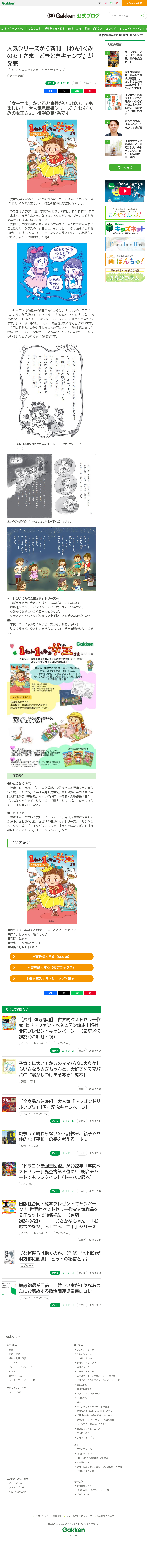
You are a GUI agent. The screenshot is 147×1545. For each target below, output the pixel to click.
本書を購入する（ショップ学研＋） (51, 978)
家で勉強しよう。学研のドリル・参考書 (96, 1376)
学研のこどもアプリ (86, 1363)
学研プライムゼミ (85, 1437)
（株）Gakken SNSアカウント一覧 (93, 1490)
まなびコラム (15, 1376)
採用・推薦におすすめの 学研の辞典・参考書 (99, 1467)
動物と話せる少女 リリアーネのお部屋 (95, 1420)
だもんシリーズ (84, 1354)
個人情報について (105, 1516)
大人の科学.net (16, 1487)
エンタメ (111, 28)
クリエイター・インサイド (22, 1380)
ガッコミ (81, 1402)
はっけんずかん (84, 1358)
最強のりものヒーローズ (88, 1429)
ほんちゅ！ (14, 1371)
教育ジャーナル (84, 1454)
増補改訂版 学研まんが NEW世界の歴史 (95, 1411)
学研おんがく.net (17, 1492)
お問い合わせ (41, 1516)
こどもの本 (34, 28)
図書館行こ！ (83, 1462)
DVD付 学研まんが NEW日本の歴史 (93, 1407)
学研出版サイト (84, 1485)
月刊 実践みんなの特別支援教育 (92, 1458)
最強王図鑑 (82, 1385)
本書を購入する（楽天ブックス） (51, 967)
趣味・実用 (74, 28)
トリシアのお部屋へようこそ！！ (93, 1424)
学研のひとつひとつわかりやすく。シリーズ (98, 1380)
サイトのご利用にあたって (79, 1516)
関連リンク (13, 1336)
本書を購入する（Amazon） (51, 956)
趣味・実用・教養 (17, 1358)
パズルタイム (15, 1483)
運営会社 (57, 1516)
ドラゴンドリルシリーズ (88, 1393)
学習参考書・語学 (55, 28)
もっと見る (125, 167)
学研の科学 (82, 1398)
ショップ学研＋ (16, 1392)
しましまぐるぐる (85, 1349)
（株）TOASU (83, 1494)
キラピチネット (84, 1433)
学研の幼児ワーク (85, 1367)
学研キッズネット (85, 1371)
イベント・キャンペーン (21, 1367)
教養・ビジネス (93, 28)
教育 (11, 1349)
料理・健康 (14, 1354)
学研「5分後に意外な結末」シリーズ (94, 1415)
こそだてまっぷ (84, 1449)
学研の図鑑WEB (84, 1389)
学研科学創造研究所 (86, 1471)
